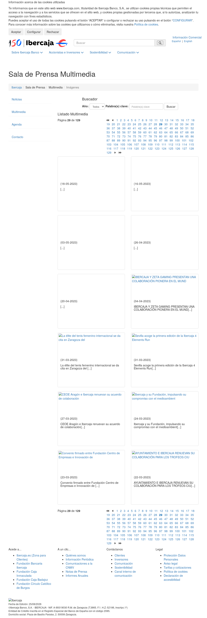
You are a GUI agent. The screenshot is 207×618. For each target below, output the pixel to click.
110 (157, 144)
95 (150, 140)
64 (166, 132)
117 (115, 148)
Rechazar (53, 32)
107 (136, 144)
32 (176, 124)
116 (109, 148)
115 (191, 144)
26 (145, 124)
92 (134, 140)
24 (134, 124)
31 (171, 124)
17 (187, 120)
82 (171, 136)
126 (177, 148)
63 (160, 132)
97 (160, 140)
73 (124, 136)
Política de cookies (146, 24)
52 (192, 128)
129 (109, 152)
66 (176, 132)
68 (187, 132)
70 (108, 136)
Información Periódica (80, 559)
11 (156, 120)
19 (108, 124)
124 (164, 148)
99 (171, 140)
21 (118, 124)
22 (124, 124)
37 (113, 128)
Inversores (121, 559)
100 (177, 140)
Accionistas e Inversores (65, 52)
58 (134, 132)
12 (161, 120)
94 (145, 140)
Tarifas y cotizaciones (177, 567)
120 (136, 148)
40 (129, 128)
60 (145, 132)
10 (150, 120)
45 (155, 128)
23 (129, 124)
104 (115, 144)
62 (155, 132)
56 (124, 132)
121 (143, 148)
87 (108, 140)
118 (122, 148)
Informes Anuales (77, 575)
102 (191, 140)
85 (187, 136)
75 (134, 136)
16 (182, 120)
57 (129, 132)
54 (113, 132)
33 (181, 124)
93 (139, 140)
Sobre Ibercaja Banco (26, 52)
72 (118, 136)
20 (113, 124)
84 (181, 136)
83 (176, 136)
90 (124, 140)
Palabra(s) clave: (117, 106)
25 (139, 124)
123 (157, 148)
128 (191, 148)
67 (181, 132)
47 (166, 128)
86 (192, 136)
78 (150, 136)
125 (170, 148)
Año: (85, 106)
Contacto (17, 137)
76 (139, 136)
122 (150, 148)
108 (143, 144)
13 (166, 120)
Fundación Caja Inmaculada (27, 573)
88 (113, 140)
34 (187, 124)
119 (129, 148)
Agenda (17, 124)
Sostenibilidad (99, 52)
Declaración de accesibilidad (173, 577)
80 (160, 136)
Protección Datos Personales (175, 557)
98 (166, 140)
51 (187, 128)
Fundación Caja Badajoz (32, 580)
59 (139, 132)
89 (118, 140)
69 (192, 132)
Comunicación (126, 52)
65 (171, 132)
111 (164, 144)
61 (150, 132)
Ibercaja (17, 87)
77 (145, 136)
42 (139, 128)
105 (122, 144)
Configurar (34, 32)
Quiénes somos (76, 555)
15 (177, 120)
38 (118, 128)
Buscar (171, 106)
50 (181, 128)
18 (192, 120)
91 (129, 140)
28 (155, 124)
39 (124, 128)
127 (184, 148)
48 (171, 128)
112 (170, 144)
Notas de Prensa (76, 571)
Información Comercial (187, 37)
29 (160, 124)
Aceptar (16, 32)
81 (166, 136)
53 (108, 132)
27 (150, 124)
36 (108, 128)
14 (171, 120)
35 (192, 124)
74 (129, 136)
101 (184, 140)
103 (109, 144)
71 (113, 136)
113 (177, 144)
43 (145, 128)
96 (155, 140)
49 (176, 128)
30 (166, 124)
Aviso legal (170, 563)
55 (118, 132)
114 (184, 144)
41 (134, 128)
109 (150, 144)
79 (155, 136)
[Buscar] (160, 43)
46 (160, 128)
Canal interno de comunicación (125, 573)
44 (150, 128)
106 (129, 144)
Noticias (17, 99)
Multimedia (19, 112)
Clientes (120, 555)
